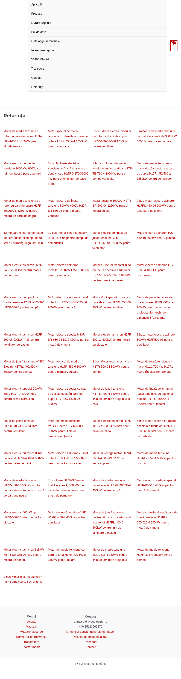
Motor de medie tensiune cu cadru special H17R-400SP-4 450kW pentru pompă (111, 485)
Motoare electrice (31, 631)
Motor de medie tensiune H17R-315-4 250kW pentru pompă (154, 555)
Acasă (31, 621)
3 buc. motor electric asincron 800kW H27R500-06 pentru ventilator (156, 339)
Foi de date (38, 32)
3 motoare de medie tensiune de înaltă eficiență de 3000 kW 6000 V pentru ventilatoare (157, 136)
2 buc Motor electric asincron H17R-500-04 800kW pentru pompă (111, 366)
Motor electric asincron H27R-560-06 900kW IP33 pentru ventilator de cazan (23, 339)
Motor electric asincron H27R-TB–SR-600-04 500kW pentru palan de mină (112, 426)
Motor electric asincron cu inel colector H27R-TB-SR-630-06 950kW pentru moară (68, 302)
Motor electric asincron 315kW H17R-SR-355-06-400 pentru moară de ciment (24, 555)
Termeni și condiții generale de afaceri (90, 631)
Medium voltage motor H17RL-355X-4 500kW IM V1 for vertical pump (112, 458)
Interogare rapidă (42, 50)
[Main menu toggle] (173, 100)
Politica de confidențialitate (90, 636)
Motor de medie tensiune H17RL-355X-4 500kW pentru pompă (156, 458)
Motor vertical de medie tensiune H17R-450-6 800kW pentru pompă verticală (67, 366)
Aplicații (36, 4)
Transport (37, 68)
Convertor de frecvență (31, 636)
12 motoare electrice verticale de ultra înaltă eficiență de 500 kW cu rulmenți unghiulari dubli (24, 238)
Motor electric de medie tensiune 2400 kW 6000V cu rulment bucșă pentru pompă (22, 168)
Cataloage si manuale (45, 41)
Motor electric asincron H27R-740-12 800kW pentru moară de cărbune (23, 270)
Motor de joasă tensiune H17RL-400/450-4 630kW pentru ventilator (20, 426)
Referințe (37, 87)
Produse (36, 13)
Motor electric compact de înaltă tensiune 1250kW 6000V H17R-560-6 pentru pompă (24, 302)
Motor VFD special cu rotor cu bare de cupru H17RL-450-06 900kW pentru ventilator (112, 302)
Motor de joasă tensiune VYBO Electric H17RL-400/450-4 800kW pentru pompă (24, 366)
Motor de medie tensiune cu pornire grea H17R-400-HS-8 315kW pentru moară (67, 555)
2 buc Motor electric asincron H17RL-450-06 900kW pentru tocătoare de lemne (156, 206)
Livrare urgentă (41, 22)
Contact (36, 77)
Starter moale (31, 647)
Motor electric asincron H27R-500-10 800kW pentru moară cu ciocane (112, 339)
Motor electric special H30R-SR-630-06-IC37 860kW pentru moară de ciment (68, 339)
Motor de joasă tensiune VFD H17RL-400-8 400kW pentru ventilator (67, 517)
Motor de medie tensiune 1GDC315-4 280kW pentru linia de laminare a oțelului (109, 555)
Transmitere (31, 642)
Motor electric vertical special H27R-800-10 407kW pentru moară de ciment (156, 485)
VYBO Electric (40, 59)
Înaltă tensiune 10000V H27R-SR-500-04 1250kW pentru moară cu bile (112, 206)
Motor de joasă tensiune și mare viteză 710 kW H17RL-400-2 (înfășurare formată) (155, 366)
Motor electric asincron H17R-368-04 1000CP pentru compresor (157, 270)
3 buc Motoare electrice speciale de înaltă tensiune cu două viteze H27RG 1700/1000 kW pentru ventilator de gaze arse (68, 173)
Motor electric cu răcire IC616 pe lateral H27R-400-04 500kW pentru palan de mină (24, 458)
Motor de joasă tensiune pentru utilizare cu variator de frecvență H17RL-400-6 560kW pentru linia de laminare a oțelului (111, 523)
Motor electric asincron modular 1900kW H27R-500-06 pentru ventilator (68, 270)
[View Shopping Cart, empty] (173, 45)
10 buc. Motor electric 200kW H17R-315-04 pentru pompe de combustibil (68, 238)
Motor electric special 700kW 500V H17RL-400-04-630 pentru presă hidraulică (23, 394)
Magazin (31, 626)
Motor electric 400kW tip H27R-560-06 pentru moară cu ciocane (23, 517)
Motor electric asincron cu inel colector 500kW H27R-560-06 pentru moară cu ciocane (68, 458)
